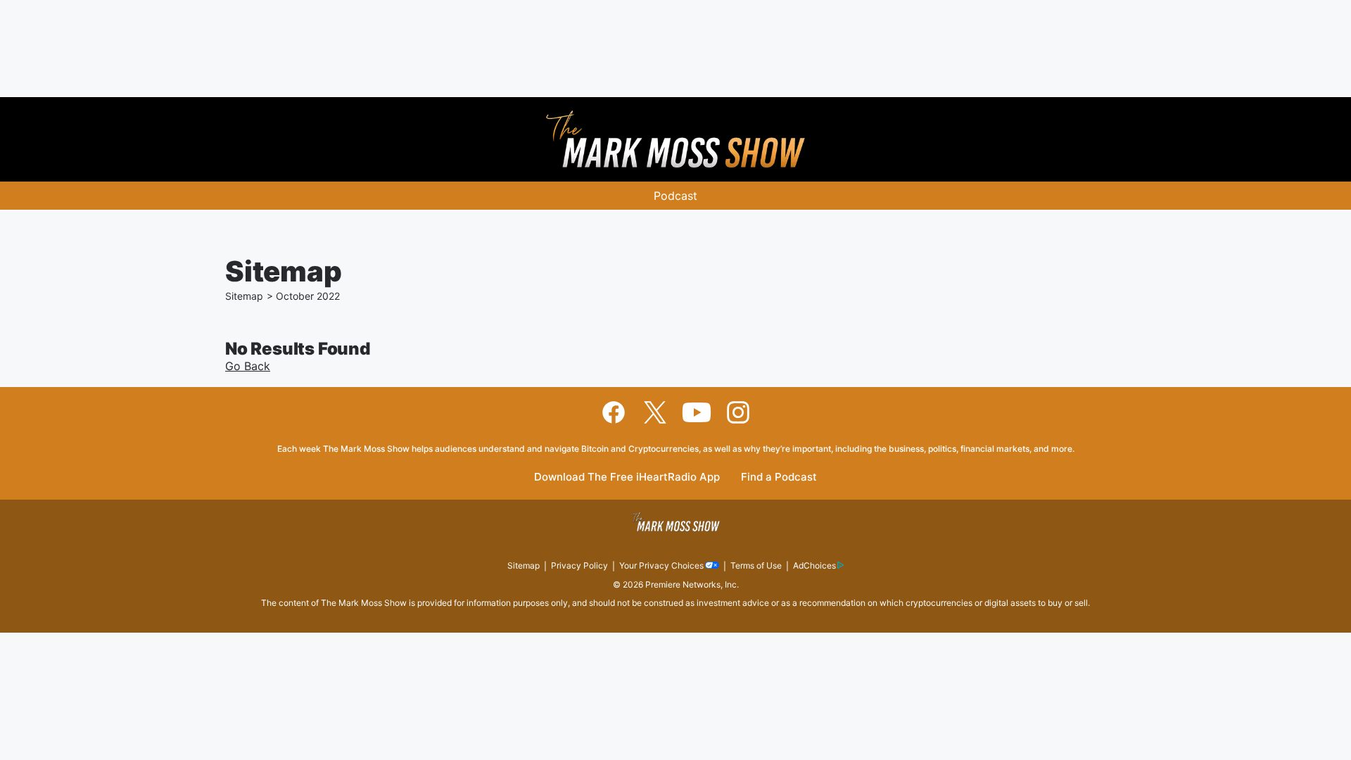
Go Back (247, 366)
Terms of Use (756, 565)
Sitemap (244, 296)
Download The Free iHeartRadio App (627, 477)
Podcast (675, 196)
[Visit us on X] (655, 412)
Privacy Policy (579, 565)
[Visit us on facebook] (613, 412)
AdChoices (814, 565)
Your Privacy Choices (661, 565)
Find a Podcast (779, 477)
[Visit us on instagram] (738, 412)
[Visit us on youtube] (696, 412)
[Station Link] (675, 139)
